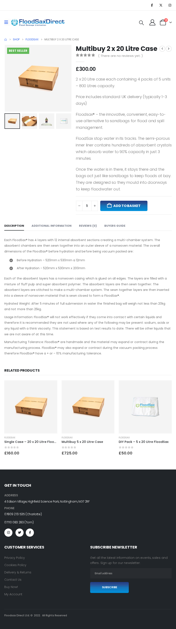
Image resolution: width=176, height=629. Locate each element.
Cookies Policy (15, 565)
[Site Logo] (38, 22)
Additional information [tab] (51, 226)
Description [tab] (14, 226)
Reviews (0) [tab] (88, 226)
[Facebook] (152, 5)
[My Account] (152, 22)
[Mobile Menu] (7, 22)
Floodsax (9, 437)
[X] (161, 5)
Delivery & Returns (17, 572)
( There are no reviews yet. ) (120, 55)
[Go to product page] (30, 406)
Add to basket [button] (50, 387)
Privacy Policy (14, 558)
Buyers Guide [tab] (114, 226)
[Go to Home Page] (5, 39)
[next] (169, 49)
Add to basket (127, 205)
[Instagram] (170, 5)
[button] (141, 23)
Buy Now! (11, 587)
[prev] (162, 49)
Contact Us (12, 579)
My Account (13, 594)
